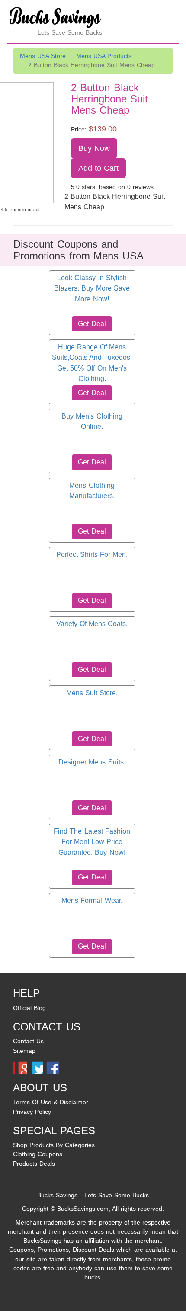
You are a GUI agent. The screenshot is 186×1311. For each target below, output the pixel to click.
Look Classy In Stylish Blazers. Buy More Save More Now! (91, 288)
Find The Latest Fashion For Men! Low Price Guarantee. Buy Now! (92, 842)
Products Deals (34, 1163)
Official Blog (29, 1007)
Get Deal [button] (92, 323)
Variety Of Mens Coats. (92, 623)
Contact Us (28, 1041)
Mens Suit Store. (92, 693)
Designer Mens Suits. (91, 762)
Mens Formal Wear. (91, 900)
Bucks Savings (57, 1195)
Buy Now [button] (94, 148)
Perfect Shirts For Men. (92, 554)
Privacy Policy (32, 1111)
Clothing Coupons (37, 1154)
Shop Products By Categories (54, 1145)
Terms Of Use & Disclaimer (50, 1102)
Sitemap (24, 1050)
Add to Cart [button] (98, 168)
